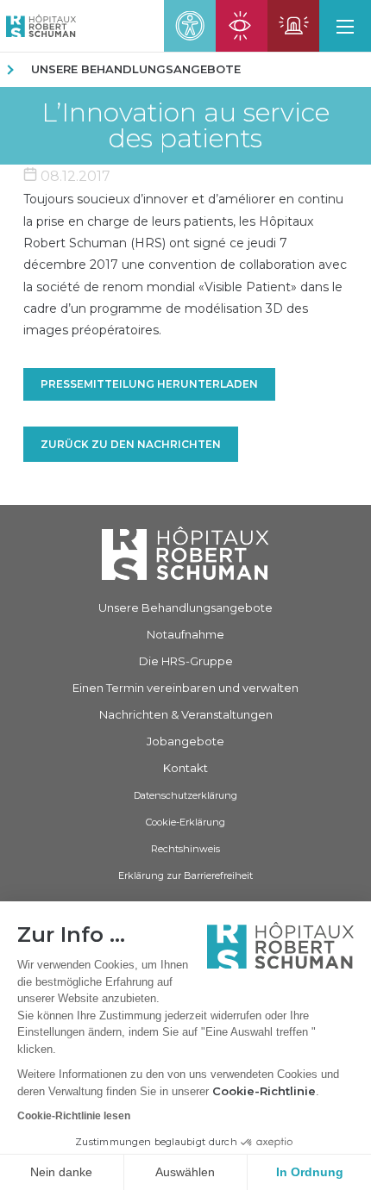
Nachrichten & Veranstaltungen (186, 714)
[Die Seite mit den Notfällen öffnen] (293, 26)
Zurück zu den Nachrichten (131, 444)
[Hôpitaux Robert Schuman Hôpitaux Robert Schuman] (38, 26)
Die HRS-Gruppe (186, 661)
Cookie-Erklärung (185, 822)
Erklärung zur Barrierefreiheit (185, 875)
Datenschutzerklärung (185, 795)
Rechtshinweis (185, 849)
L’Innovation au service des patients (185, 126)
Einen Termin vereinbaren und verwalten (185, 688)
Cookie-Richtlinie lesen (73, 1116)
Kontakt (185, 768)
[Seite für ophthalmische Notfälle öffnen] (241, 26)
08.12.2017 (73, 176)
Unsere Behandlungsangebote (136, 69)
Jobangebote (185, 741)
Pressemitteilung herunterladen (149, 383)
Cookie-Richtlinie (264, 1091)
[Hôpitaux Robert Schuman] (185, 552)
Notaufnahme (185, 634)
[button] (345, 26)
